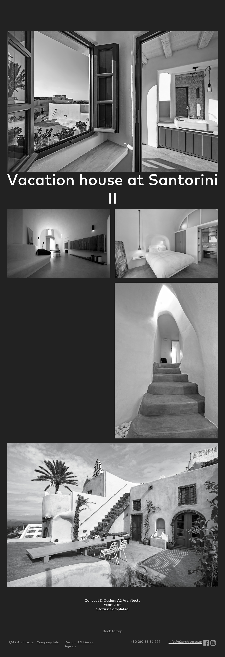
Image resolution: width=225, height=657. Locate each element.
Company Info (48, 642)
